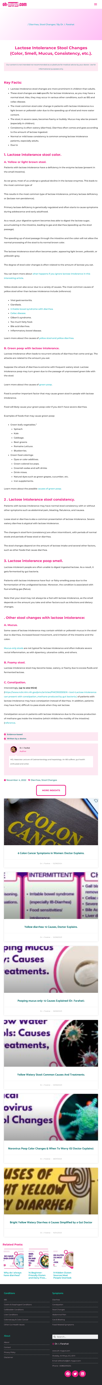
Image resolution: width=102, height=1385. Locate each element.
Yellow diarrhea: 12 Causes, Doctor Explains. (51, 927)
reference (10, 722)
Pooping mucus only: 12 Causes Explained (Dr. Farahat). (51, 1001)
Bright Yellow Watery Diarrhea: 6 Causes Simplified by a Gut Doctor (51, 1222)
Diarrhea (34, 24)
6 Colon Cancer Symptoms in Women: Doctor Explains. (51, 853)
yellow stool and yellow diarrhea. (56, 338)
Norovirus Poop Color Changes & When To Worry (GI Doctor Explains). (51, 1148)
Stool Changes (47, 24)
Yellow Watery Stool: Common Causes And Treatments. (51, 1074)
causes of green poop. (50, 488)
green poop (45, 384)
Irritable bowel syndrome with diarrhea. (31, 309)
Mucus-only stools (13, 648)
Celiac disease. (18, 313)
